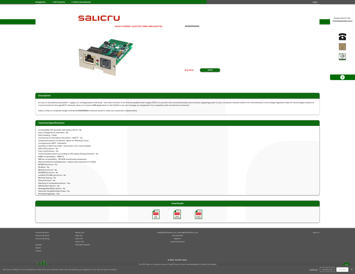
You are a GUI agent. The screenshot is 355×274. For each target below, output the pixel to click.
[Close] (351, 269)
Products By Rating (42, 239)
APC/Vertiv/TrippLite (82, 245)
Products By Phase (42, 235)
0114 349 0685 (177, 235)
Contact (38, 251)
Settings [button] (314, 269)
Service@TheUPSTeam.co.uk (188, 232)
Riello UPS (79, 235)
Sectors (38, 248)
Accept (342, 269)
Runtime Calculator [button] (177, 242)
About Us (316, 232)
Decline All (327, 269)
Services (39, 245)
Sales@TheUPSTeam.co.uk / (167, 232)
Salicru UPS (79, 242)
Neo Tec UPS (79, 232)
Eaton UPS (79, 239)
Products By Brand (42, 232)
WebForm (177, 239)
